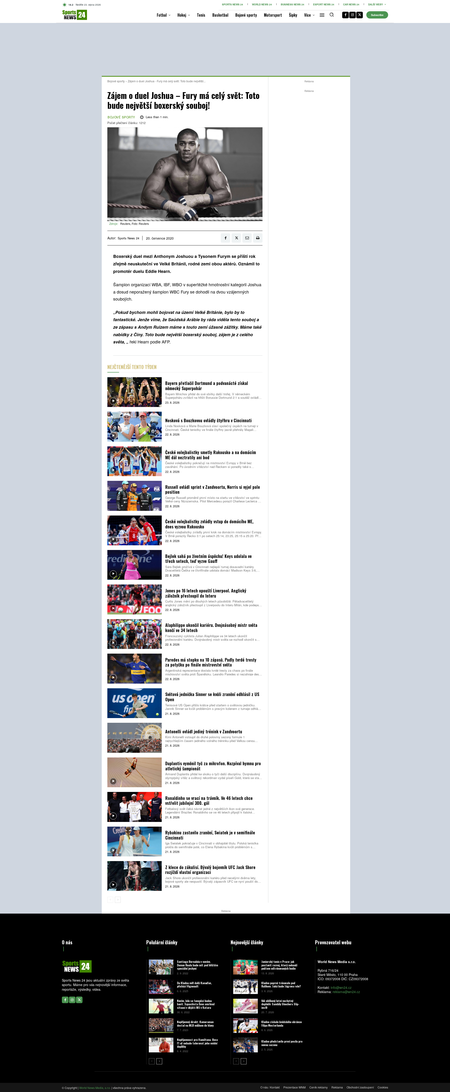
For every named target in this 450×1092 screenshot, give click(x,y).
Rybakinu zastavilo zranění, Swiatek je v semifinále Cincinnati (210, 835)
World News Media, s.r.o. (95, 1088)
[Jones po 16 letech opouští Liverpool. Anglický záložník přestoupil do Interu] (134, 599)
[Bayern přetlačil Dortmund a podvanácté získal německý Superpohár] (134, 392)
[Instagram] (352, 15)
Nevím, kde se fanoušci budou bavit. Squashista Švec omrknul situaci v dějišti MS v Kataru (195, 1004)
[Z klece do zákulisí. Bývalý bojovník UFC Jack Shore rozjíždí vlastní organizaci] (134, 876)
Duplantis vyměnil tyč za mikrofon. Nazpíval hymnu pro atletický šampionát (213, 766)
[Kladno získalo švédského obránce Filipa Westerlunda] (245, 1025)
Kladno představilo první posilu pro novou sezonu (281, 1043)
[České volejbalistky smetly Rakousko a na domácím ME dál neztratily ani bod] (134, 461)
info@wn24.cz (341, 987)
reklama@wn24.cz (346, 991)
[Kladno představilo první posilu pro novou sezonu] (245, 1045)
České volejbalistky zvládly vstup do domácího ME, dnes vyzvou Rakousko (209, 524)
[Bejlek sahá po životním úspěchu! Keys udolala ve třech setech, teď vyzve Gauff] (134, 565)
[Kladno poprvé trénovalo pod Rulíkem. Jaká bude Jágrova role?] (245, 986)
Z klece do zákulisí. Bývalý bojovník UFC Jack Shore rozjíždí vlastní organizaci (210, 869)
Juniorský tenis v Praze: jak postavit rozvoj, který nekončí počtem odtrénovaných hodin (279, 965)
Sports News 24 (128, 238)
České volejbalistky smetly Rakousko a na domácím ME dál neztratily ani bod (210, 454)
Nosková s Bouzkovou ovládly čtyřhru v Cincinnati (208, 420)
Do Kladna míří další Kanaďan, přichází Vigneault (194, 984)
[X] (359, 15)
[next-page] (118, 900)
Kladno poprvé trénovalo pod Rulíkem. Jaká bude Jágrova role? (281, 984)
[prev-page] (110, 900)
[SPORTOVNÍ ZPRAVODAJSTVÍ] (70, 15)
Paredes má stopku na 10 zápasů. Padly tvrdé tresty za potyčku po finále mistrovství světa (210, 662)
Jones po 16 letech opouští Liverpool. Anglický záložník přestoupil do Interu (205, 593)
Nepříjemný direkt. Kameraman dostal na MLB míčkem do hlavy (195, 1023)
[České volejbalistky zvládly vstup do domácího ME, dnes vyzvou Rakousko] (134, 530)
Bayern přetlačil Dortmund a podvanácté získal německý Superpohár (206, 385)
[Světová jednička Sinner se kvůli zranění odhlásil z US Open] (134, 703)
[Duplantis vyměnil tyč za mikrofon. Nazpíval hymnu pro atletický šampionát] (134, 772)
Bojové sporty (116, 81)
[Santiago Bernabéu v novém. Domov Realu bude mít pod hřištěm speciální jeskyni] (161, 967)
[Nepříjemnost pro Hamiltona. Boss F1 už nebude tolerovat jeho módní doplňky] (161, 1045)
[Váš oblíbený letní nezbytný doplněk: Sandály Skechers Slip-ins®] (245, 1006)
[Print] (257, 238)
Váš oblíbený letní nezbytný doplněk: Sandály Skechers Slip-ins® (280, 1004)
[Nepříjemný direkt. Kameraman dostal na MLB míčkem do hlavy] (161, 1025)
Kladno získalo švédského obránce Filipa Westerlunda (281, 1023)
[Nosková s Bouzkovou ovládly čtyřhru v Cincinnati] (134, 426)
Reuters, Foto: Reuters (134, 224)
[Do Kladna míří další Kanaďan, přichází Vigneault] (161, 986)
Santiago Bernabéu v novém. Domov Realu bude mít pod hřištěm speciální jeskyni (197, 965)
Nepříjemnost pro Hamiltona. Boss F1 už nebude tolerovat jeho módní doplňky (197, 1043)
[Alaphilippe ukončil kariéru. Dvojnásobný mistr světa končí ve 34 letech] (134, 634)
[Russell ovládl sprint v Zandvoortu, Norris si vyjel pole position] (134, 496)
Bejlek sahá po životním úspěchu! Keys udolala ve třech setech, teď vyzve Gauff (208, 558)
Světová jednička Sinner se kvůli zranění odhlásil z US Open (212, 696)
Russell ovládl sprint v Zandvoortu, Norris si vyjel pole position (212, 489)
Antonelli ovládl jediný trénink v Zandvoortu (203, 731)
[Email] (247, 238)
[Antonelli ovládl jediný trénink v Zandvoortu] (134, 738)
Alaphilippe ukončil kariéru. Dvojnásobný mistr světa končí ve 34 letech (211, 627)
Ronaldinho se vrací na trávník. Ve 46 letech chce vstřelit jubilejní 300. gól (209, 800)
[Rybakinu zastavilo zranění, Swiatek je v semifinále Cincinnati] (134, 841)
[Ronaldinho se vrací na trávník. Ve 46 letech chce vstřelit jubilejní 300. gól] (134, 807)
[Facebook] (345, 15)
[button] (331, 14)
